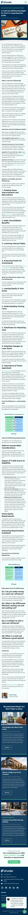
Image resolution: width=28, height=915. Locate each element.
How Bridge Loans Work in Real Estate (12, 728)
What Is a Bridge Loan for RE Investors (11, 773)
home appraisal (6, 371)
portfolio (4, 274)
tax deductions (8, 214)
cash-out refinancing (18, 165)
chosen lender (21, 154)
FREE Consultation (12, 685)
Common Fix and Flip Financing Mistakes (12, 821)
